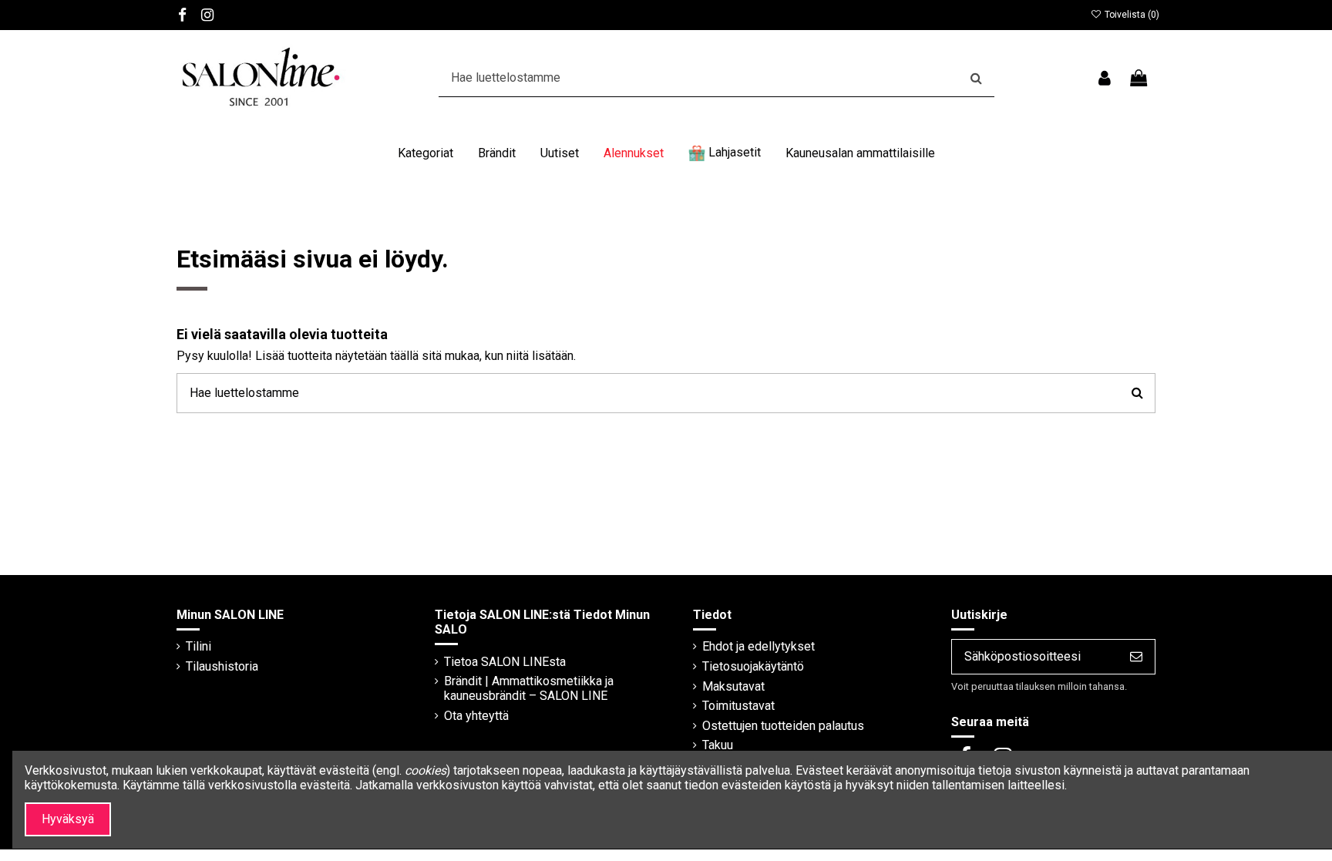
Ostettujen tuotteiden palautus (783, 725)
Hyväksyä (68, 819)
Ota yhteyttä (476, 715)
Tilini (198, 646)
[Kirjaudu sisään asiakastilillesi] (1104, 78)
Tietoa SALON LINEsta (505, 661)
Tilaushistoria (222, 666)
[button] (425, 153)
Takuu (717, 745)
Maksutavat (733, 686)
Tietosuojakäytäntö (753, 666)
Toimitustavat (738, 705)
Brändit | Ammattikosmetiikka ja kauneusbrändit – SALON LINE (529, 688)
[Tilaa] (1136, 656)
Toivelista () (1130, 14)
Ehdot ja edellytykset (758, 646)
